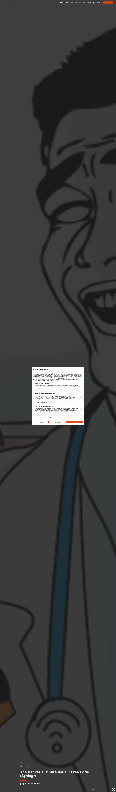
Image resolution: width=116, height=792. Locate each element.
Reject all (41, 422)
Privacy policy (61, 377)
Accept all (75, 422)
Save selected (58, 422)
